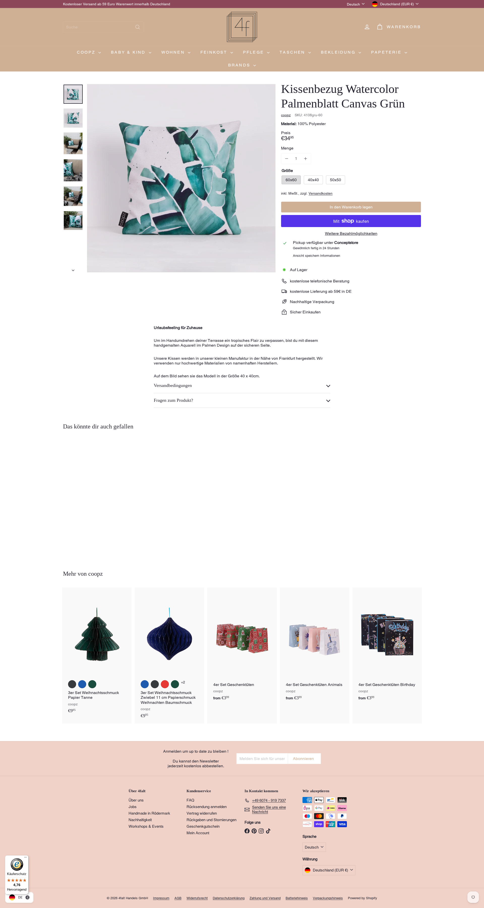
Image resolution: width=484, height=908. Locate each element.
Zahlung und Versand (265, 898)
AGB (178, 898)
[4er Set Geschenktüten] (242, 647)
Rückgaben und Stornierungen (211, 820)
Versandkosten (320, 193)
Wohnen (174, 52)
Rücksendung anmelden (207, 807)
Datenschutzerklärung (229, 898)
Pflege (254, 52)
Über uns (136, 800)
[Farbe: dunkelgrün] (92, 684)
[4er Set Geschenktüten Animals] (314, 647)
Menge (287, 148)
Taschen (293, 52)
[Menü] (25, 858)
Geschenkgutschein (203, 826)
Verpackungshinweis (328, 898)
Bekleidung (339, 52)
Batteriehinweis (297, 898)
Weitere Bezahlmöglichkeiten (351, 233)
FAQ (190, 800)
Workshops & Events (146, 826)
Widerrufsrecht (197, 898)
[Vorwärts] (73, 268)
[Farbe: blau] (82, 684)
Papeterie (387, 52)
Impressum (161, 898)
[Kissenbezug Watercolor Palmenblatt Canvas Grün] (90, 496)
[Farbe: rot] (165, 684)
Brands (240, 65)
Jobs (133, 807)
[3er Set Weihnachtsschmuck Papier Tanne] (97, 653)
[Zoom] (181, 178)
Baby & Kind (129, 52)
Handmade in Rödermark (149, 813)
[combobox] (103, 27)
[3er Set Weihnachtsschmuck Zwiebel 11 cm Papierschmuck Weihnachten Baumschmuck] (169, 655)
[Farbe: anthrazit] (72, 684)
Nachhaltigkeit (140, 820)
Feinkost (214, 52)
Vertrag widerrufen (202, 813)
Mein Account (198, 833)
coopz (87, 52)
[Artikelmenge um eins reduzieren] (286, 158)
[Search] (138, 27)
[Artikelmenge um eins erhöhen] (305, 158)
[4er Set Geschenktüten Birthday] (387, 647)
